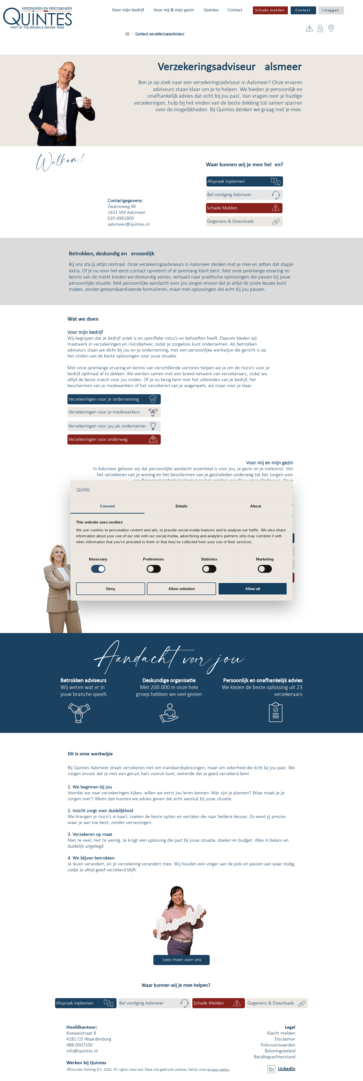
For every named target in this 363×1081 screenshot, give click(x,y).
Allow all (252, 589)
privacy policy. (218, 1070)
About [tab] (255, 506)
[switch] (154, 569)
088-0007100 (79, 1045)
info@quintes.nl (82, 1051)
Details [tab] (182, 506)
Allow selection (181, 589)
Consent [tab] (107, 506)
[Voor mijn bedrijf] (127, 33)
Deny (110, 589)
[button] (128, 10)
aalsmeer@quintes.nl (128, 224)
